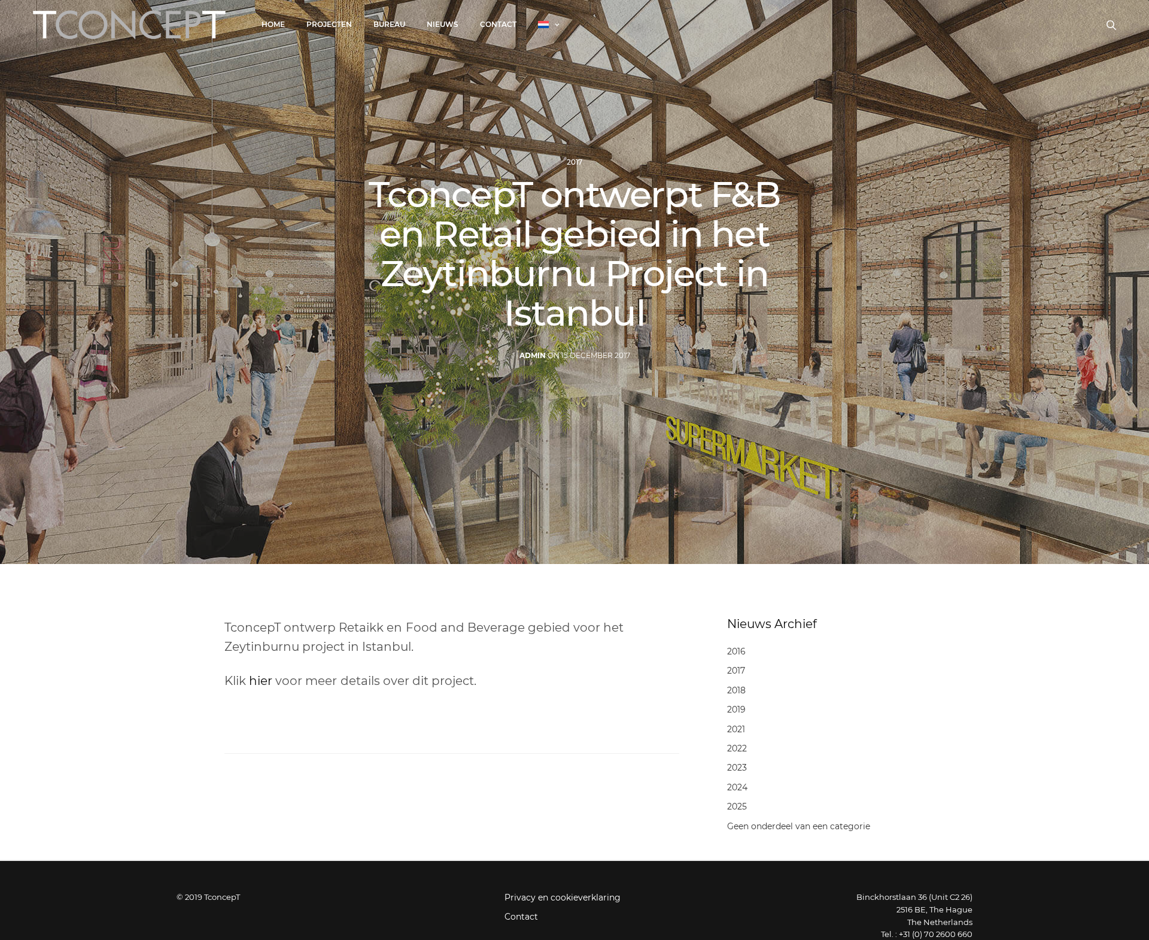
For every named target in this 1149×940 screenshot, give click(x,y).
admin (532, 355)
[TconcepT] (129, 25)
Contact (498, 24)
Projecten (329, 24)
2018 (736, 690)
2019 (736, 709)
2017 (574, 162)
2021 (736, 729)
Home (273, 24)
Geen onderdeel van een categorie (798, 826)
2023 (737, 767)
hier (260, 681)
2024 (737, 787)
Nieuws (442, 24)
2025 (737, 806)
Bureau (389, 24)
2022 (737, 748)
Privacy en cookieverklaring (562, 897)
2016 (736, 651)
